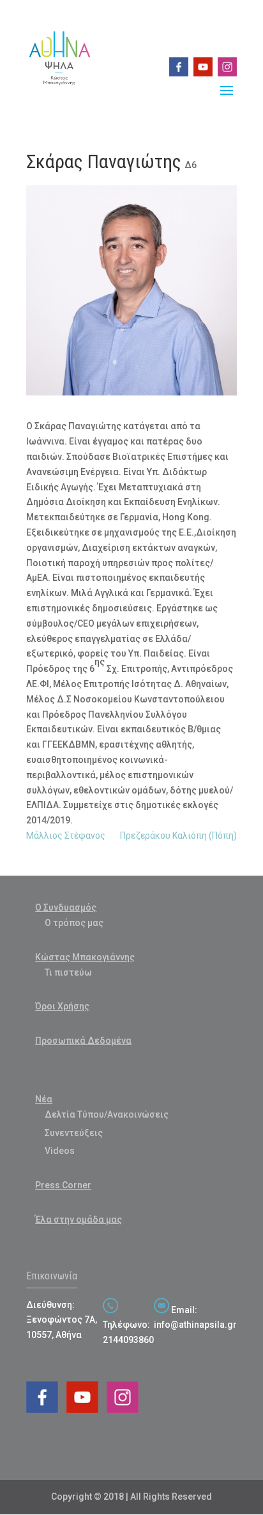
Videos (60, 1151)
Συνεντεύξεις (74, 1133)
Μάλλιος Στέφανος (65, 835)
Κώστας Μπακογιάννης (85, 957)
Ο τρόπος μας (74, 923)
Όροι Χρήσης (62, 1006)
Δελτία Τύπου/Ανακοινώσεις (107, 1114)
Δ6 (190, 165)
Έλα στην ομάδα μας (78, 1219)
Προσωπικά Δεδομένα (83, 1040)
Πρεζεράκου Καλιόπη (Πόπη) (178, 835)
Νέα (43, 1099)
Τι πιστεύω (68, 972)
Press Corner (63, 1185)
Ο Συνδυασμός (65, 907)
